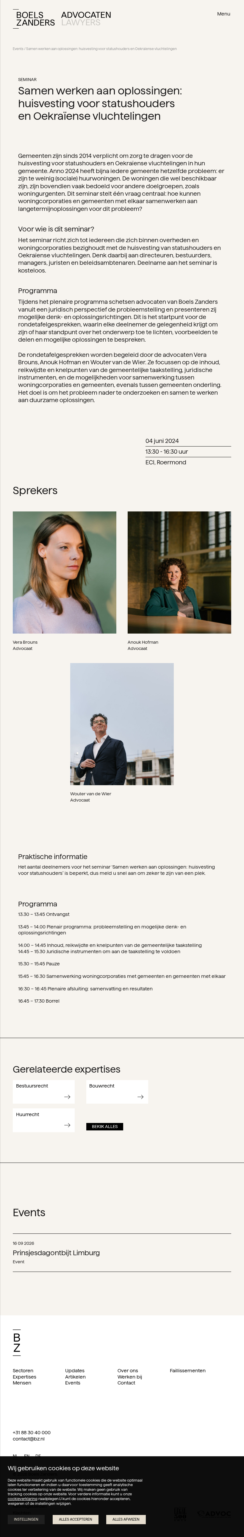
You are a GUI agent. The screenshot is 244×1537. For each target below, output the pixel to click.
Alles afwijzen (126, 1519)
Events (18, 49)
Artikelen (75, 1376)
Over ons (128, 1370)
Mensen (22, 1382)
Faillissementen (188, 1370)
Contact (126, 1382)
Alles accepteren (75, 1519)
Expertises (24, 1376)
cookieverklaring (22, 1499)
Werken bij (130, 1376)
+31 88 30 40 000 (32, 1432)
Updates (75, 1370)
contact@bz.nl (29, 1438)
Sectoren (23, 1370)
